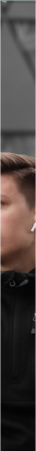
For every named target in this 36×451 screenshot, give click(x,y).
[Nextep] (4, 2)
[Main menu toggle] (33, 2)
